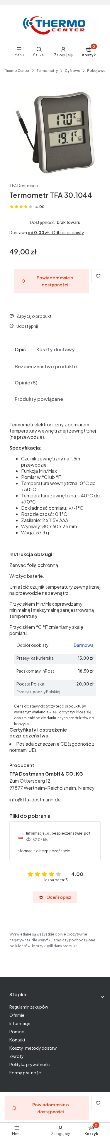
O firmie (16, 1015)
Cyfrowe (72, 70)
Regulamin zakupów (28, 1006)
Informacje (20, 1023)
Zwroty (16, 1056)
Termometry (47, 70)
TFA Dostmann (23, 185)
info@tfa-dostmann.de (35, 799)
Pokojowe (96, 70)
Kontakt (17, 1039)
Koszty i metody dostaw (33, 1048)
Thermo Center (16, 70)
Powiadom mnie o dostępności (55, 281)
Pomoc (16, 1031)
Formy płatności (25, 1072)
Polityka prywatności (29, 1064)
